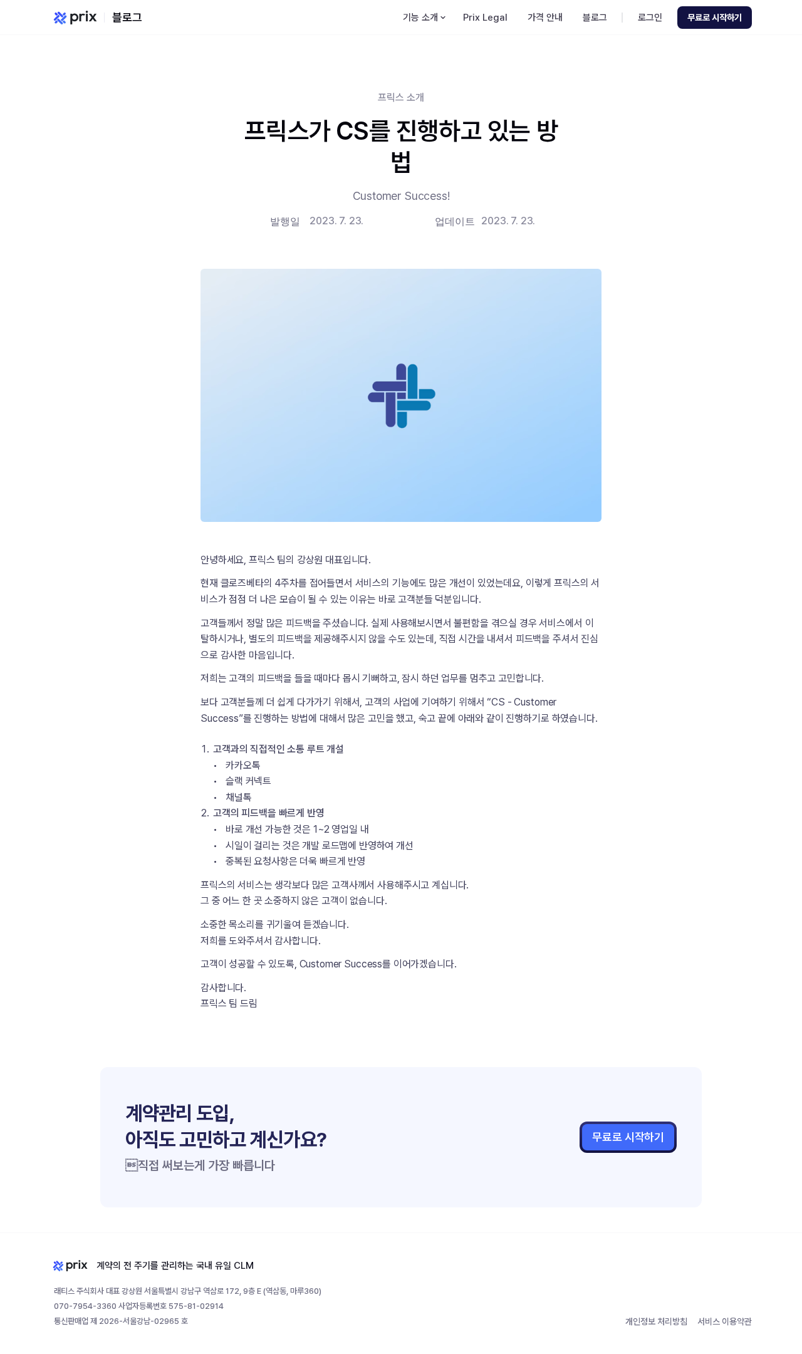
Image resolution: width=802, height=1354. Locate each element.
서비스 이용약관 (724, 1321)
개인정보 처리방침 (656, 1321)
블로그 (127, 17)
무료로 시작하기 (628, 1136)
